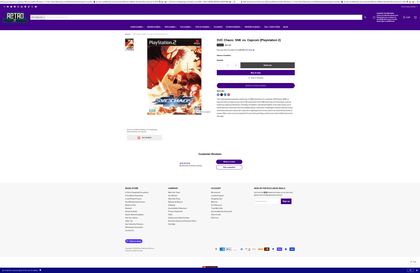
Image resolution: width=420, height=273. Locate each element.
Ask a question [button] (229, 167)
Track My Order (217, 208)
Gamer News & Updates (134, 215)
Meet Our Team (174, 192)
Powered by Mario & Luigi (133, 250)
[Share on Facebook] (218, 94)
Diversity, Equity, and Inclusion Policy (182, 221)
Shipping (171, 205)
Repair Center (130, 205)
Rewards (128, 208)
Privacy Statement (175, 211)
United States (408, 7)
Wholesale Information (134, 227)
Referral (214, 202)
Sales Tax (129, 221)
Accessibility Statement (177, 208)
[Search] (365, 17)
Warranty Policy (174, 199)
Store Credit (216, 215)
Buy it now (256, 73)
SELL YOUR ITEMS (272, 27)
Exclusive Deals (131, 211)
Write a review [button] (229, 162)
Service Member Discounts (221, 211)
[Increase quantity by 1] (236, 65)
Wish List (214, 218)
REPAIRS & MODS (252, 27)
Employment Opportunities (178, 218)
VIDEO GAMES (136, 27)
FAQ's (170, 215)
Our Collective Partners (134, 224)
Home (127, 34)
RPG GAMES (170, 27)
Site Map (171, 224)
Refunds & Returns (175, 202)
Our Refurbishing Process (135, 202)
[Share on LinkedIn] (225, 94)
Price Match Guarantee (134, 196)
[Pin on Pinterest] (228, 94)
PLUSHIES (218, 27)
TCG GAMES (185, 27)
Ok (410, 270)
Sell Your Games (131, 218)
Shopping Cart (216, 199)
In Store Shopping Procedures (137, 192)
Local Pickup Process (133, 199)
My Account (215, 192)
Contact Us (129, 230)
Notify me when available (256, 86)
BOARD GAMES (154, 27)
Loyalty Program (217, 196)
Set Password (216, 205)
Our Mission (173, 196)
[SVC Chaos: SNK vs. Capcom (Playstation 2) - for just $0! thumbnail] (129, 44)
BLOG (285, 27)
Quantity (220, 60)
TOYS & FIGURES (202, 27)
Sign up (286, 201)
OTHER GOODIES (233, 27)
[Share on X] (221, 94)
